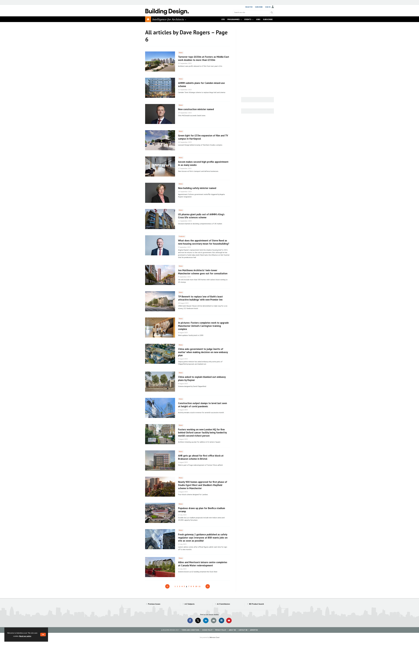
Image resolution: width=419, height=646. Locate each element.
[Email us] (213, 620)
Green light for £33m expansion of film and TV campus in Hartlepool (203, 137)
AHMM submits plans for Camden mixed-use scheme (201, 84)
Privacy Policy (220, 630)
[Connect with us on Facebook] (190, 620)
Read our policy (25, 636)
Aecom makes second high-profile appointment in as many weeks (203, 163)
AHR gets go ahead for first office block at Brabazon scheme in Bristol (200, 457)
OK (43, 635)
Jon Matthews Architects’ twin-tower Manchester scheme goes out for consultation (202, 272)
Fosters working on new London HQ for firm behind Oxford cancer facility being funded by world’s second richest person (202, 432)
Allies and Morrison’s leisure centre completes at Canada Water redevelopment (202, 564)
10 (196, 586)
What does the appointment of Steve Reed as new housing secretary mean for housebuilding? (203, 242)
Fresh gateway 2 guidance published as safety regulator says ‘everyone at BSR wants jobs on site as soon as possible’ (203, 537)
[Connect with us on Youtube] (229, 620)
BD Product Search (256, 604)
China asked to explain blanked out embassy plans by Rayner (202, 378)
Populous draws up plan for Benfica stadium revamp (201, 510)
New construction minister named (196, 109)
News (181, 53)
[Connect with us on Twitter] (198, 620)
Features (182, 236)
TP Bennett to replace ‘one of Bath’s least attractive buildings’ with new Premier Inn (200, 298)
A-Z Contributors (223, 604)
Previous (167, 586)
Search (271, 12)
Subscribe (259, 7)
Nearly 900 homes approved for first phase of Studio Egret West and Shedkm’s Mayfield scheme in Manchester (202, 485)
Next (207, 586)
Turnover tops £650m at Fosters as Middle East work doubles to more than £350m (203, 58)
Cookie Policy (207, 630)
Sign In (267, 7)
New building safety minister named (197, 188)
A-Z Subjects (190, 604)
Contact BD (242, 630)
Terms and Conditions (190, 630)
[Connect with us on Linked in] (206, 620)
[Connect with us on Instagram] (221, 620)
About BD (232, 630)
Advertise (254, 630)
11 (199, 586)
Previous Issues (154, 604)
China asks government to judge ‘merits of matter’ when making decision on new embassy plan (203, 352)
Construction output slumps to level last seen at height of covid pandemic (202, 405)
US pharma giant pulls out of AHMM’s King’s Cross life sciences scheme (201, 216)
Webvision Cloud (214, 637)
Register (248, 7)
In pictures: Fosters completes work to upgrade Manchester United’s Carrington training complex (203, 326)
